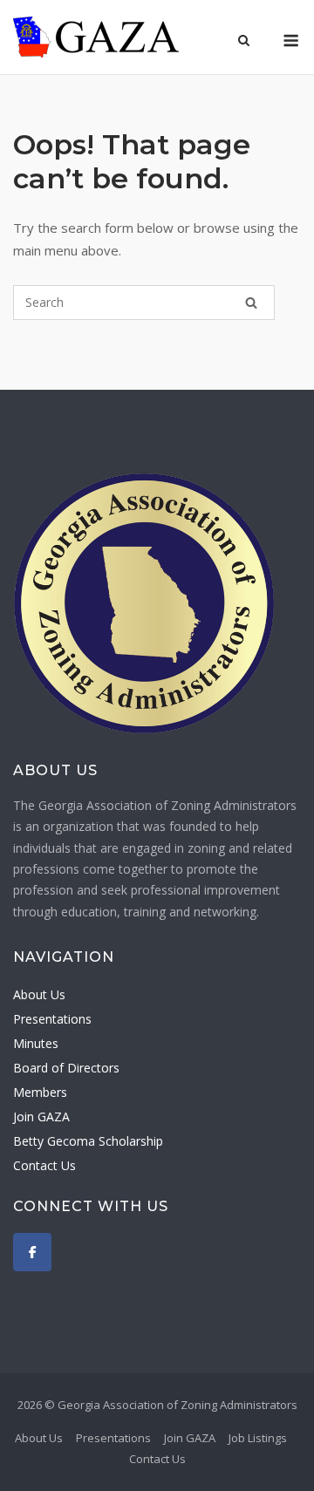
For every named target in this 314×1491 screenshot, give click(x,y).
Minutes (35, 1043)
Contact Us (44, 1165)
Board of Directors (66, 1067)
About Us (39, 994)
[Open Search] (243, 42)
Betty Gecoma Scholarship (88, 1141)
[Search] (251, 302)
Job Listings (258, 1438)
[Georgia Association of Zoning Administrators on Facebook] (32, 1252)
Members (40, 1092)
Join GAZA (41, 1116)
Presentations (52, 1019)
